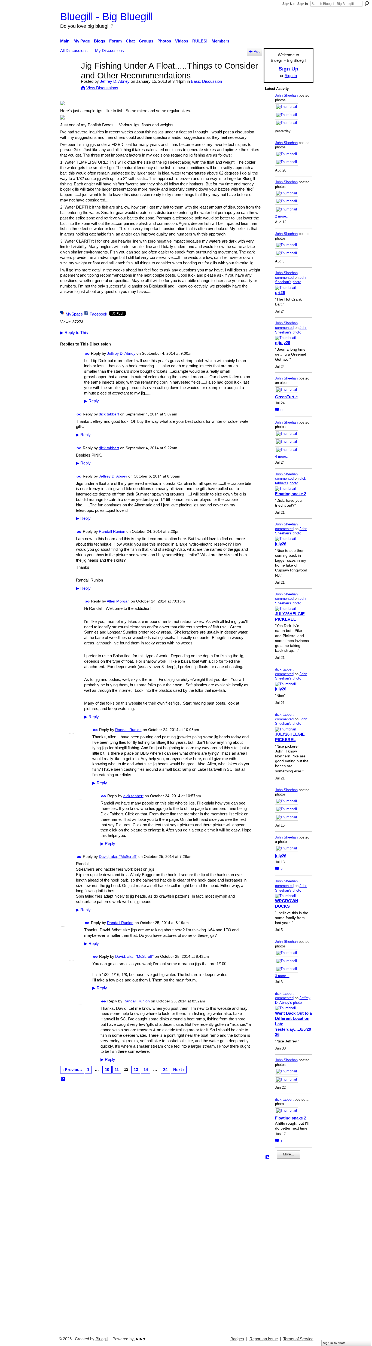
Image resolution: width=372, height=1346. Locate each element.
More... (288, 1154)
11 (117, 1069)
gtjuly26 (282, 342)
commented (284, 278)
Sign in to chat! (334, 1343)
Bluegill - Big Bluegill (106, 16)
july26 (280, 544)
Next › (178, 1069)
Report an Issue (263, 1339)
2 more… (282, 216)
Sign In (302, 4)
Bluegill (102, 1339)
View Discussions (102, 87)
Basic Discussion (206, 81)
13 (136, 1069)
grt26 (280, 292)
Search (367, 3)
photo (296, 282)
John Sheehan (286, 95)
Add (257, 52)
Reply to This (74, 332)
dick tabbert (109, 414)
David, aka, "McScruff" (118, 856)
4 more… (282, 456)
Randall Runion (112, 531)
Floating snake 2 (290, 493)
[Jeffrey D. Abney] (69, 76)
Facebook (98, 314)
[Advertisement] (281, 1245)
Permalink (87, 353)
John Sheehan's (291, 280)
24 (165, 1069)
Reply (91, 401)
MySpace (74, 314)
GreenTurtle (286, 396)
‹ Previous (72, 1069)
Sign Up (288, 4)
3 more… (282, 976)
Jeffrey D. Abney (115, 81)
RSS (63, 1079)
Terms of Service (298, 1339)
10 (107, 1069)
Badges (237, 1339)
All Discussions (74, 50)
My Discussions (109, 50)
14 (146, 1069)
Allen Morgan (118, 601)
